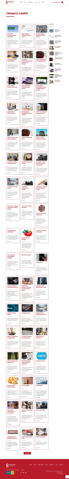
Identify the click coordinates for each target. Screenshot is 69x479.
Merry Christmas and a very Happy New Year (58, 58)
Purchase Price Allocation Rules (57, 81)
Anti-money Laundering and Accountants (11, 411)
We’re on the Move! (40, 410)
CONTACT (43, 2)
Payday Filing (39, 385)
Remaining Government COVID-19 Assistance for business (58, 53)
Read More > (9, 46)
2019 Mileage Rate (26, 313)
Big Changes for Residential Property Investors (27, 113)
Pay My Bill (52, 464)
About (25, 2)
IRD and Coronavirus (26, 255)
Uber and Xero (39, 262)
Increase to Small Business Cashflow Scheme (40, 35)
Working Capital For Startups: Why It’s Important (26, 362)
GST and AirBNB (25, 385)
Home (21, 2)
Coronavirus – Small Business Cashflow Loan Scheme (40, 163)
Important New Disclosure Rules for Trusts (26, 35)
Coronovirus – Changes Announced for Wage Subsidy (12, 207)
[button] (62, 2)
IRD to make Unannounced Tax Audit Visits (11, 35)
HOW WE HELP (29, 2)
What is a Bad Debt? (40, 436)
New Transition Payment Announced (58, 64)
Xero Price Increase (40, 360)
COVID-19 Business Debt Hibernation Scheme (26, 87)
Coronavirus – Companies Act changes (25, 188)
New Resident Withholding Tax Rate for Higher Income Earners (58, 76)
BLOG (36, 2)
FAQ (39, 2)
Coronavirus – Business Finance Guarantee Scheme (41, 188)
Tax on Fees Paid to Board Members (58, 47)
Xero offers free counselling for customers (11, 256)
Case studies (40, 464)
